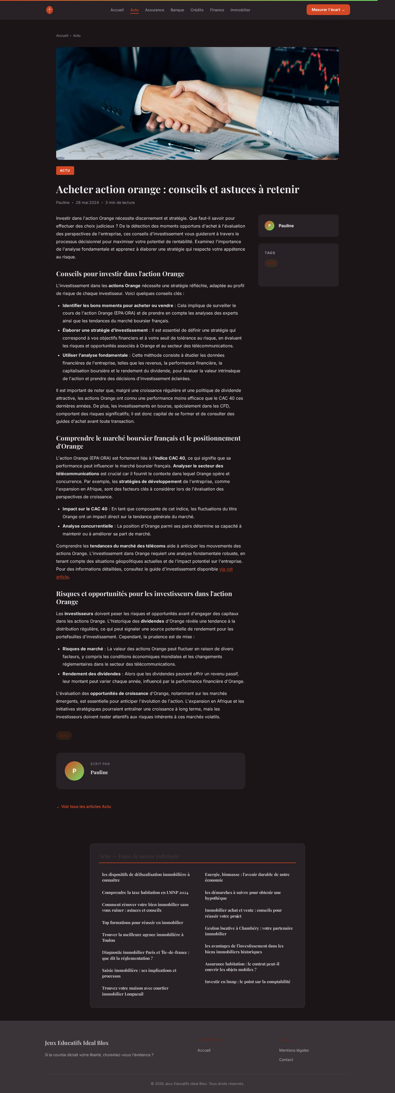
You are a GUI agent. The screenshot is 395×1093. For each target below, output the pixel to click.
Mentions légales (294, 1050)
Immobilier (240, 9)
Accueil (117, 9)
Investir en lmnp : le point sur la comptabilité (247, 981)
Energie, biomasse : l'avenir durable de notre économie (247, 877)
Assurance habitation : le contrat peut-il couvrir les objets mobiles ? (242, 966)
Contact (286, 1059)
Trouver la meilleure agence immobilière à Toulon (143, 937)
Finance (217, 9)
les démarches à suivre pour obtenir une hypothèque (243, 895)
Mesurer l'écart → (328, 9)
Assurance (154, 9)
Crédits (197, 9)
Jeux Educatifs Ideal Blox (77, 1042)
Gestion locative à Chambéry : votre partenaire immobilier (249, 930)
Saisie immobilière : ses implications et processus (139, 973)
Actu (134, 9)
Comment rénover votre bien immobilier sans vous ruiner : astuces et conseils (145, 907)
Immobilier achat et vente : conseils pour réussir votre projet (243, 912)
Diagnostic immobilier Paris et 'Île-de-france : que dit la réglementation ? (145, 955)
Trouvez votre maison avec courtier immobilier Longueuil (135, 990)
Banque (177, 9)
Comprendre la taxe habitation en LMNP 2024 (145, 892)
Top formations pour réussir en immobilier (142, 922)
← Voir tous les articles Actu (83, 806)
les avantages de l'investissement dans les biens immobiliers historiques (244, 948)
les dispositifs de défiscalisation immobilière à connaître (146, 877)
